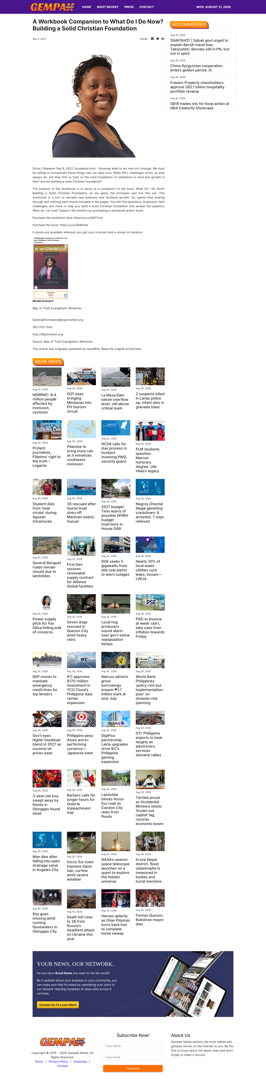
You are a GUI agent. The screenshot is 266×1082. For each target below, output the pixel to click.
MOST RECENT (108, 7)
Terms (39, 1061)
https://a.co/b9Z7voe (88, 218)
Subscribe (133, 1068)
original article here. (128, 349)
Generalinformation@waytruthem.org (58, 320)
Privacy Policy (58, 1061)
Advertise (80, 1061)
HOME (86, 7)
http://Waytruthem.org (48, 334)
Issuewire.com (85, 168)
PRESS (129, 7)
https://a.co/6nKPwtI (74, 225)
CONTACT (146, 7)
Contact (62, 1066)
